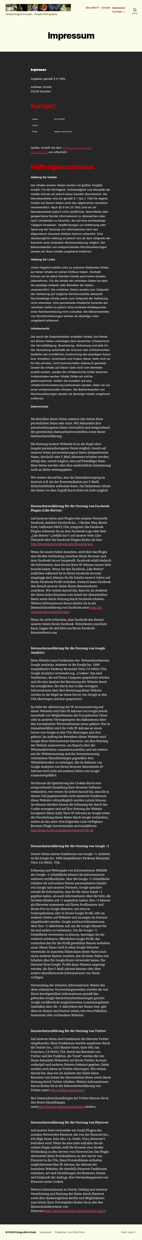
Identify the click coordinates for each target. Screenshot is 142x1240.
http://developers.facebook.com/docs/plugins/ (61, 544)
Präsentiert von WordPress (70, 1232)
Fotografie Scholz (25, 1232)
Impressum (118, 7)
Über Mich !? (92, 7)
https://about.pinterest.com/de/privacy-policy (75, 1211)
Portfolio (117, 11)
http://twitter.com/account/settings (61, 1107)
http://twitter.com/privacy (67, 1090)
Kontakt (106, 7)
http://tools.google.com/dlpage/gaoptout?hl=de (62, 830)
